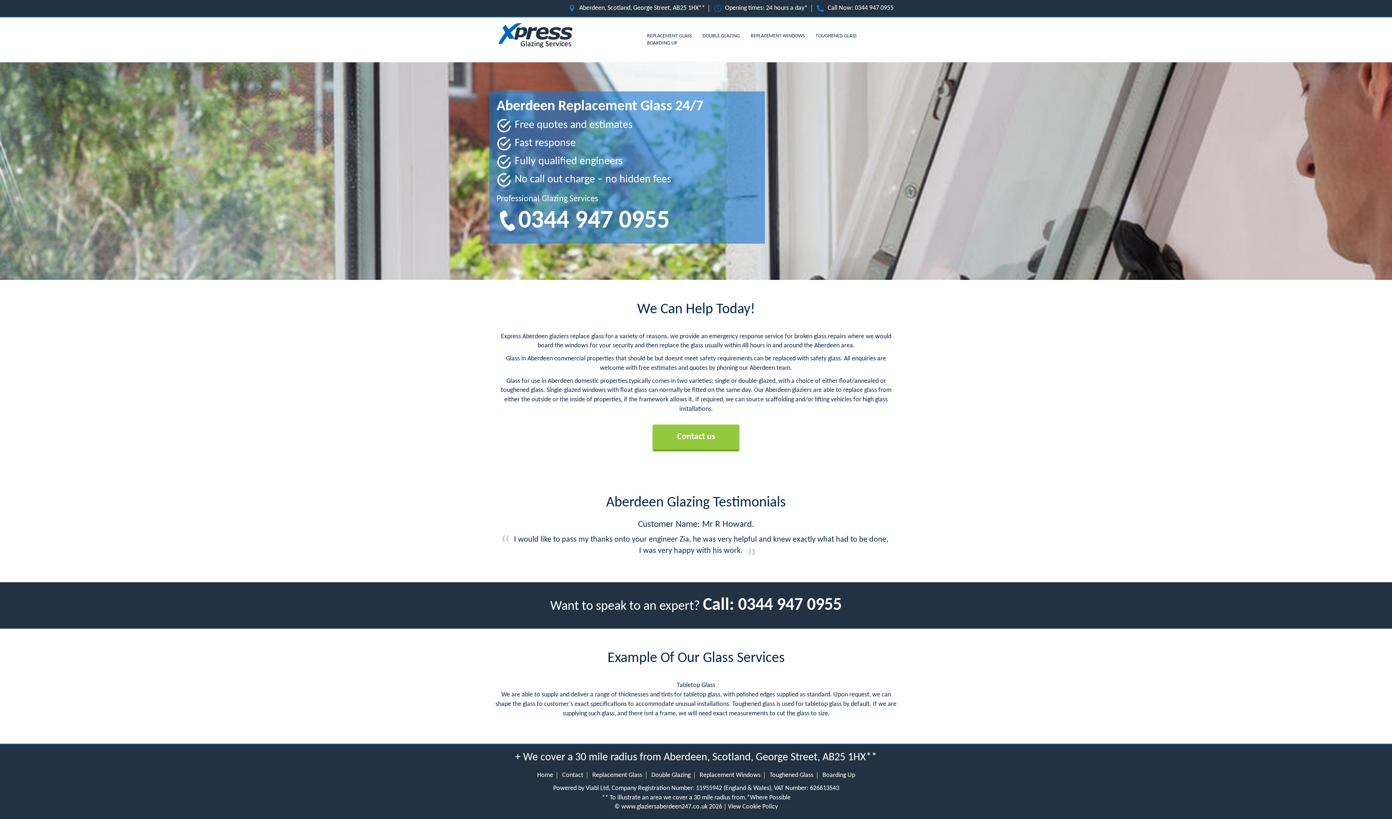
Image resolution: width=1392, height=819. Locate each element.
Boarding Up (662, 43)
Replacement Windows (778, 36)
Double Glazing (721, 36)
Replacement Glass (669, 36)
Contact (572, 775)
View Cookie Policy (753, 806)
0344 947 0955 (874, 8)
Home (545, 775)
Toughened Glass (836, 36)
